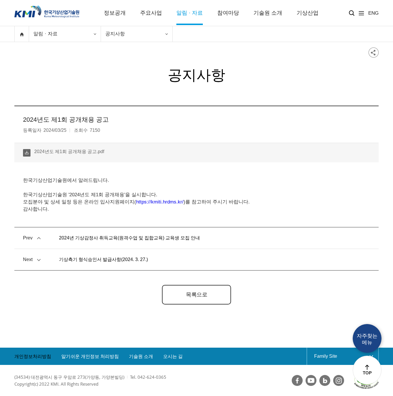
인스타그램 (338, 380)
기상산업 (307, 13)
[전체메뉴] (361, 13)
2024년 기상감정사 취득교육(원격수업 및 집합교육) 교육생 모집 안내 (129, 237)
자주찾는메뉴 (367, 339)
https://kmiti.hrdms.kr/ (160, 202)
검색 (351, 13)
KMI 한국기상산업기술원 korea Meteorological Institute (46, 11)
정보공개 (115, 13)
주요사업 (151, 13)
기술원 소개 (267, 13)
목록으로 (196, 295)
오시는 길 (173, 356)
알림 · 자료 (189, 13)
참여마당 (228, 13)
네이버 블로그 (324, 380)
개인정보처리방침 (32, 356)
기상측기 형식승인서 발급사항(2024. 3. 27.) (103, 259)
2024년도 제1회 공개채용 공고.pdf (63, 151)
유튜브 (311, 380)
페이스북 (297, 380)
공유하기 (374, 52)
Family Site (336, 356)
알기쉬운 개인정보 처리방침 (90, 356)
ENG (373, 13)
